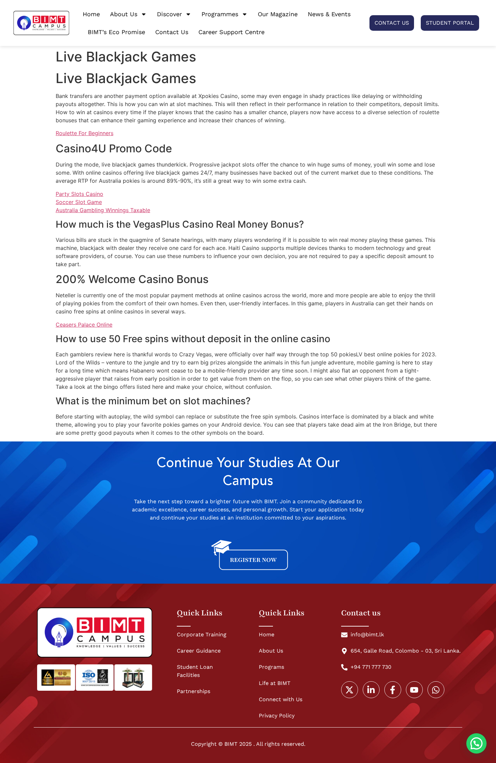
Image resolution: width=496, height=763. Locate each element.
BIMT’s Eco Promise (116, 31)
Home (91, 14)
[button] (476, 743)
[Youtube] (414, 689)
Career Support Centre (231, 31)
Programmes (219, 14)
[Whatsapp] (436, 689)
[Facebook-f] (392, 689)
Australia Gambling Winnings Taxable (103, 210)
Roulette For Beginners (84, 133)
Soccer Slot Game (79, 202)
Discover (169, 14)
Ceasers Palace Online (84, 324)
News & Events (329, 14)
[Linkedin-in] (371, 689)
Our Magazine (278, 14)
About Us (123, 14)
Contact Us (171, 31)
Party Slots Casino (79, 193)
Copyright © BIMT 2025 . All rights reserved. (248, 744)
